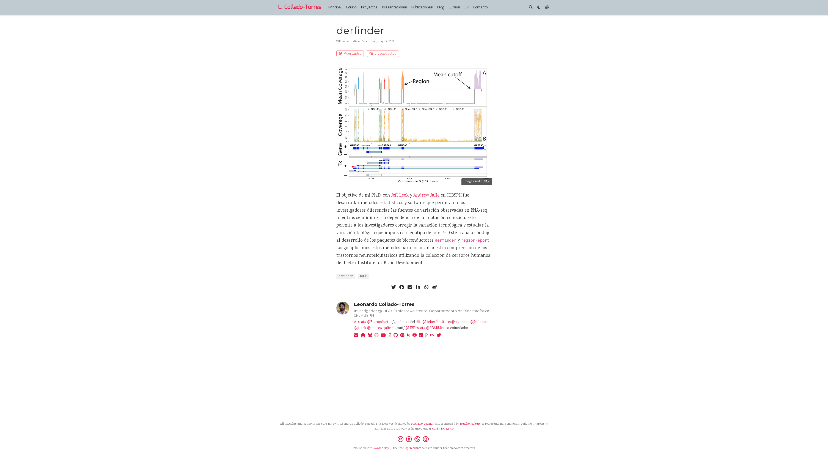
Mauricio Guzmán (422, 424)
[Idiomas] (547, 7)
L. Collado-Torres (299, 7)
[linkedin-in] (418, 287)
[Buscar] (531, 7)
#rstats (360, 322)
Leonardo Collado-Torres (384, 304)
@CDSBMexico (437, 328)
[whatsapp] (426, 287)
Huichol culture (470, 424)
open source (413, 448)
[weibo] (434, 287)
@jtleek (360, 328)
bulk (363, 276)
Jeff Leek (400, 195)
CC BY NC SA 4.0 (442, 429)
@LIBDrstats (415, 328)
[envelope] (410, 287)
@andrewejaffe (379, 328)
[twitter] (393, 287)
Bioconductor (385, 54)
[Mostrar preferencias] (538, 7)
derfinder (346, 276)
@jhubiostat (480, 322)
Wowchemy (381, 448)
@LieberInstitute (436, 322)
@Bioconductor (379, 322)
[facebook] (401, 287)
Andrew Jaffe (426, 195)
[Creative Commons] (414, 438)
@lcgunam (460, 322)
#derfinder (352, 54)
